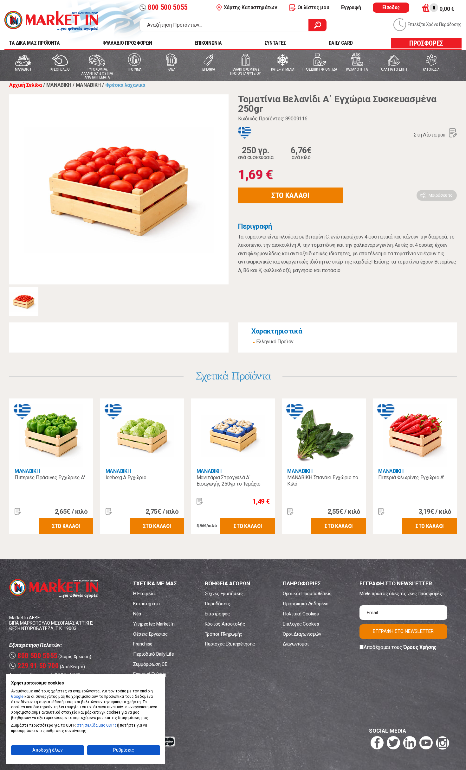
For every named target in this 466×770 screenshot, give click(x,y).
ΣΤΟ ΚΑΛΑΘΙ (290, 195)
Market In (51, 21)
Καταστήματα (146, 604)
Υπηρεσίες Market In (154, 624)
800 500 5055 (164, 7)
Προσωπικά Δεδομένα (305, 604)
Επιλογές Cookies (301, 624)
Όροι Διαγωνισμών (302, 634)
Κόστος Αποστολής (225, 624)
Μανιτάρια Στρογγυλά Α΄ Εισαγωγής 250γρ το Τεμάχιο (229, 480)
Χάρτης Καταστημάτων (250, 7)
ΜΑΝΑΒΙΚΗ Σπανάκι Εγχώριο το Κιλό (322, 480)
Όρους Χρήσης (420, 647)
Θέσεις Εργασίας (150, 634)
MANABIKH (27, 471)
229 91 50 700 (35, 666)
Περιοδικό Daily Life (153, 654)
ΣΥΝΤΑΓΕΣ (275, 43)
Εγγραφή (351, 7)
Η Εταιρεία (144, 593)
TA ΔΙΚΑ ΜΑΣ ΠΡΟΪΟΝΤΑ (34, 43)
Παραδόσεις (217, 604)
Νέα (137, 614)
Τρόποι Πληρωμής (223, 634)
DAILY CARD (341, 43)
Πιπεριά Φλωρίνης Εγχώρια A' (411, 477)
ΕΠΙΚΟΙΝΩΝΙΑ (208, 43)
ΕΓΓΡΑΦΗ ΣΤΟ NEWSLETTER (403, 631)
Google (17, 696)
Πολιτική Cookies (301, 614)
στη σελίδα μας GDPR (96, 725)
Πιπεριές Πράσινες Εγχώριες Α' (50, 477)
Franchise (142, 644)
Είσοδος (391, 7)
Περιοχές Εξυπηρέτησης (230, 644)
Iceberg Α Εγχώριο (126, 477)
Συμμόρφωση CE (150, 664)
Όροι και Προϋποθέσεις (307, 593)
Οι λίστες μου (313, 7)
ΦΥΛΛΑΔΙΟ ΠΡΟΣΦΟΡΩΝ (127, 43)
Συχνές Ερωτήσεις (224, 593)
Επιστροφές (217, 614)
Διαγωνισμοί (295, 644)
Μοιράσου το (441, 195)
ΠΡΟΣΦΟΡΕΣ (426, 43)
